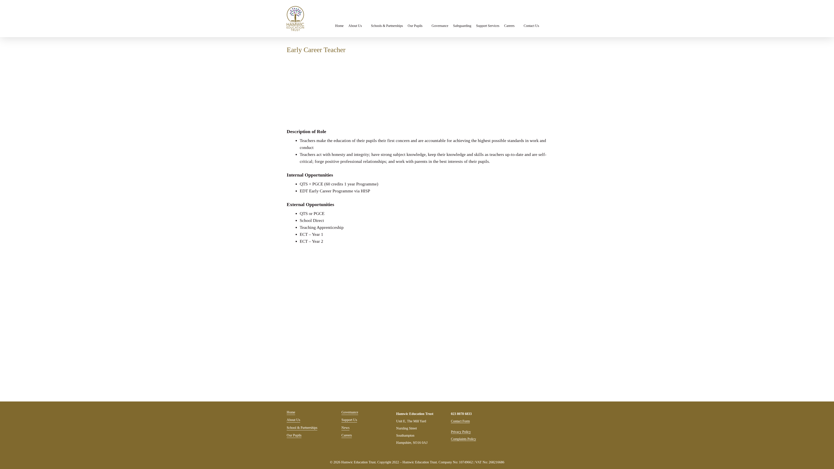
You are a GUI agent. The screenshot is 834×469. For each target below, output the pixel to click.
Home (291, 412)
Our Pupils (294, 435)
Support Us (349, 420)
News (345, 427)
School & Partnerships (302, 427)
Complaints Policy (463, 439)
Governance (349, 412)
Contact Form (460, 421)
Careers (346, 435)
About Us (293, 420)
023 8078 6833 (461, 414)
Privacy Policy (461, 432)
